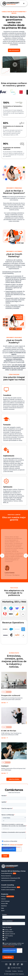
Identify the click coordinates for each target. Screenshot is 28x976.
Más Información (14, 50)
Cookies (14, 971)
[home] (10, 3)
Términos (20, 971)
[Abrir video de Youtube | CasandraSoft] (15, 64)
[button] (24, 3)
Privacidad (8, 971)
